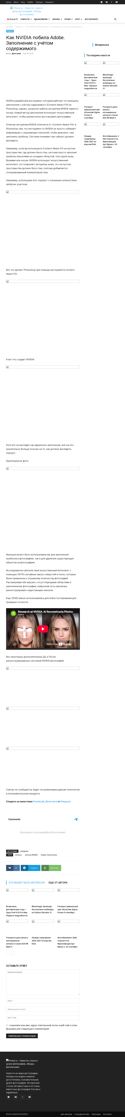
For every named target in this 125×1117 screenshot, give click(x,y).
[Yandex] (111, 2)
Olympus (39, 2)
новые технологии (49, 855)
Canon (8, 2)
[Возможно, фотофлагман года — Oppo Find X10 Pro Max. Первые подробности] (17, 896)
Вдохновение (41, 19)
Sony (23, 2)
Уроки (67, 19)
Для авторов (66, 1114)
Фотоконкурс (91, 19)
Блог (77, 19)
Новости (25, 19)
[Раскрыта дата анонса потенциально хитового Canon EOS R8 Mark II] (17, 927)
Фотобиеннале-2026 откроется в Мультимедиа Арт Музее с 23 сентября (111, 141)
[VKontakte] (106, 2)
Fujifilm (30, 2)
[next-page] (13, 953)
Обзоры (56, 19)
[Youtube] (116, 2)
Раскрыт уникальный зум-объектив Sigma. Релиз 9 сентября (67, 909)
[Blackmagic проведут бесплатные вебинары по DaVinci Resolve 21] (43, 896)
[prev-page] (8, 953)
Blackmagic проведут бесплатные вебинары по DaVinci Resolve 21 (43, 909)
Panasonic (49, 2)
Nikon (16, 2)
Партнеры (96, 1114)
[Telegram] (101, 2)
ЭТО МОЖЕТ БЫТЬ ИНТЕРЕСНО (27, 882)
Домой (9, 26)
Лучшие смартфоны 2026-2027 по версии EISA (41, 940)
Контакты (107, 1114)
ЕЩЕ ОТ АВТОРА (58, 882)
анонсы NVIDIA (31, 855)
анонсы (18, 855)
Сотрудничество (81, 1114)
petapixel (24, 851)
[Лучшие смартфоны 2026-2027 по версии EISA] (43, 927)
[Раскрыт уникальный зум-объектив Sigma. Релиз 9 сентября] (68, 896)
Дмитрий (16, 53)
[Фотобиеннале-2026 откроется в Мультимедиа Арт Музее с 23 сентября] (68, 927)
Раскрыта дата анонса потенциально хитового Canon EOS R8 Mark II (110, 112)
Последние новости (98, 55)
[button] (115, 19)
